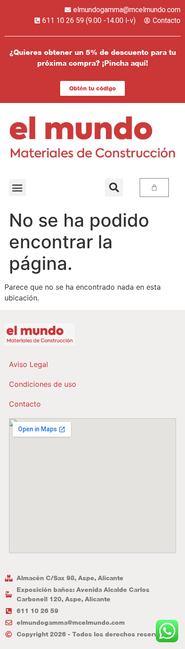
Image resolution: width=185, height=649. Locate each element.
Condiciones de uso (42, 384)
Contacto (25, 403)
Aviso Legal (28, 364)
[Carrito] (154, 187)
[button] (17, 187)
